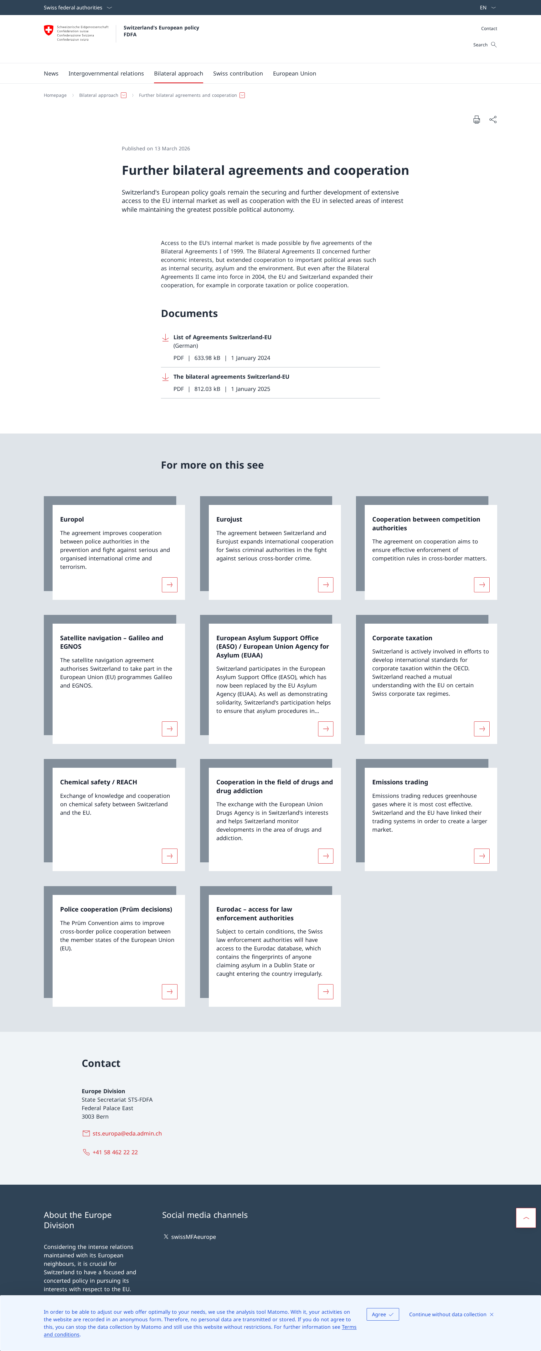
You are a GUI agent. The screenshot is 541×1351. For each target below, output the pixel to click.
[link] (114, 548)
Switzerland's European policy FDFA (162, 31)
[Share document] (493, 119)
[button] (51, 73)
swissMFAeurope (193, 1236)
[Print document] (476, 119)
